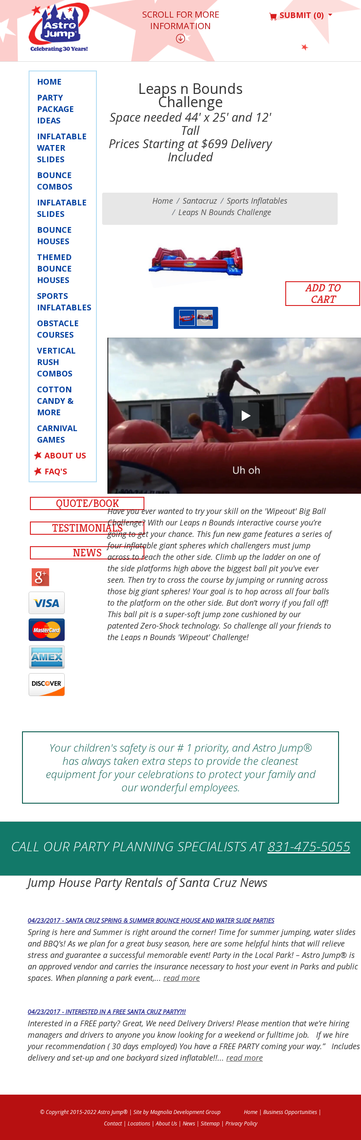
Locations (139, 1123)
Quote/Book (87, 503)
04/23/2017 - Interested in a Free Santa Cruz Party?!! (107, 1011)
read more (181, 977)
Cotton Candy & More (55, 400)
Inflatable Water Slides (62, 147)
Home (49, 81)
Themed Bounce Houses (54, 268)
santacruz (200, 200)
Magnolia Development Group (185, 1112)
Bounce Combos (54, 181)
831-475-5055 (309, 846)
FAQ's (55, 471)
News (87, 552)
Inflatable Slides (62, 208)
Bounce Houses (54, 235)
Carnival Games (57, 434)
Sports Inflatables (64, 302)
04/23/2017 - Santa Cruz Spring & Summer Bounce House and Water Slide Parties (151, 920)
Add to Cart (322, 293)
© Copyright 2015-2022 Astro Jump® (84, 1112)
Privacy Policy (241, 1123)
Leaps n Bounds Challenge (224, 212)
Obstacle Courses (58, 329)
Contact (113, 1123)
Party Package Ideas (55, 109)
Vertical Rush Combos (56, 362)
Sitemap (210, 1123)
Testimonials (87, 528)
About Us (65, 455)
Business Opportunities (290, 1112)
